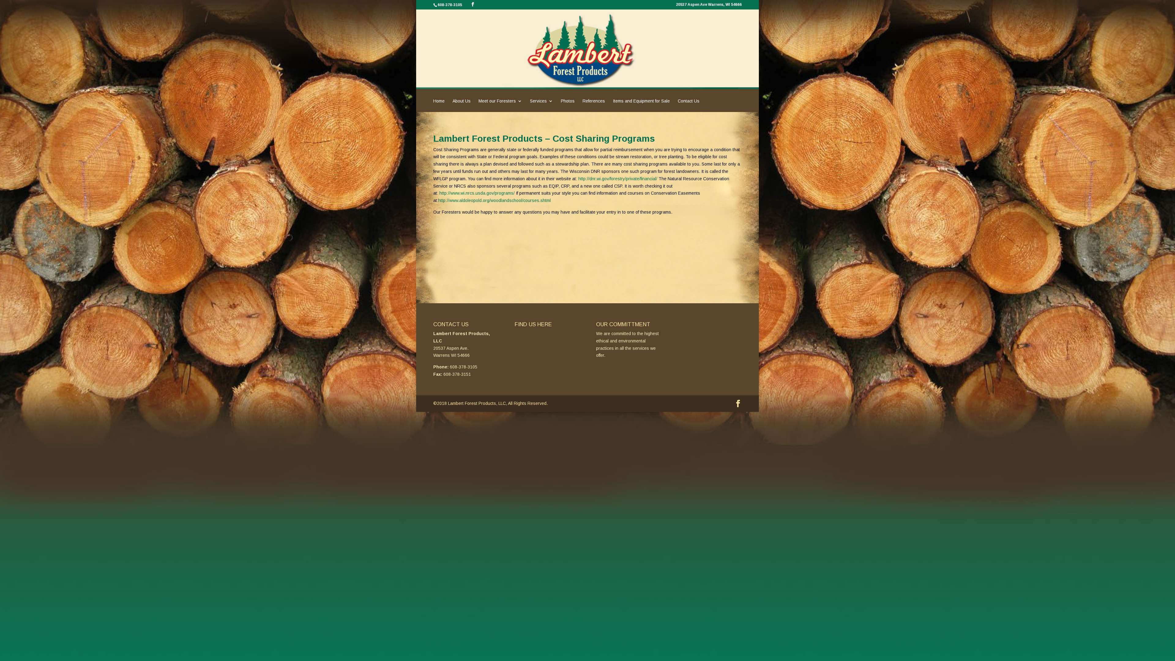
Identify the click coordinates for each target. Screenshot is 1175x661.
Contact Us (688, 101)
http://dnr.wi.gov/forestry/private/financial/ (617, 178)
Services (538, 101)
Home (439, 101)
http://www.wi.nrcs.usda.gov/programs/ (477, 193)
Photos (568, 101)
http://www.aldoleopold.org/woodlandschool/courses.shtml (494, 200)
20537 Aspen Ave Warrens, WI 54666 (709, 5)
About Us (462, 101)
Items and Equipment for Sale (641, 101)
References (594, 101)
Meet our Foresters (497, 101)
